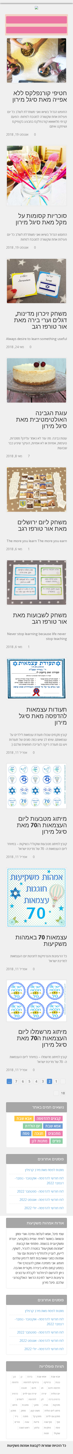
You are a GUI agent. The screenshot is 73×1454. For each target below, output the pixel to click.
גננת (58, 1382)
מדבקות (56, 1404)
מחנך (36, 1404)
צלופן (36, 1427)
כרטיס (15, 1393)
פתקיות (47, 1427)
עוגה (27, 1421)
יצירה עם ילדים (29, 1393)
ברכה (29, 1376)
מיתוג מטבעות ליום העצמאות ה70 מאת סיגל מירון (42, 825)
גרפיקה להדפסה (31, 1382)
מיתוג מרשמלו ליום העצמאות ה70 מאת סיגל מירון (42, 1038)
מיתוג (14, 1404)
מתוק (23, 1410)
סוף (58, 1421)
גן (21, 1376)
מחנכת (25, 1404)
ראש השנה (24, 1427)
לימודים (20, 1399)
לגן (42, 1399)
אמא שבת (53, 1126)
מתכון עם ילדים (53, 1416)
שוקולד (57, 1433)
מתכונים (54, 1133)
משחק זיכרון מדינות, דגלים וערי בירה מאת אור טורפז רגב (40, 320)
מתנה (25, 1416)
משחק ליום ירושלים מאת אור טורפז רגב (42, 525)
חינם (34, 1387)
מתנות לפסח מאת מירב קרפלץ (44, 1170)
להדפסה (32, 1399)
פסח (26, 1133)
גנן (14, 1376)
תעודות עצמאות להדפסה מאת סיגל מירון (43, 716)
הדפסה (15, 1382)
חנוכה (38, 1133)
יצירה (43, 1393)
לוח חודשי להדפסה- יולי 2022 (44, 1208)
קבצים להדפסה (49, 1118)
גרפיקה (47, 1382)
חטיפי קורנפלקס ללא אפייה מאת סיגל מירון (39, 96)
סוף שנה (48, 1421)
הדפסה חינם (54, 1387)
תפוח (46, 1433)
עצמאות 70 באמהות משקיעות (41, 940)
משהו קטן (35, 1410)
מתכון (13, 1410)
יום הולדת (32, 1126)
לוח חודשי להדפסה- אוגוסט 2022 (41, 1199)
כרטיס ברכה (54, 1399)
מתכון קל (37, 1416)
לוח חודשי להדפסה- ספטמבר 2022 (40, 1191)
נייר (16, 1416)
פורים (57, 1140)
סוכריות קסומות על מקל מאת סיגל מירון (41, 219)
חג (42, 1387)
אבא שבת (24, 1118)
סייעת (36, 1421)
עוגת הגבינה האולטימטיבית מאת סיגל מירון (41, 419)
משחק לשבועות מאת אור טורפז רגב (40, 618)
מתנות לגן (39, 1140)
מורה (45, 1404)
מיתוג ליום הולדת (52, 1410)
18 (63, 1093)
